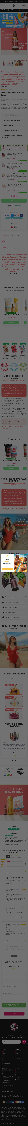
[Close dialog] (27, 554)
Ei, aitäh (7, 570)
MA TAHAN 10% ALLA (7, 569)
